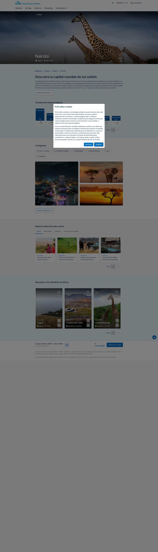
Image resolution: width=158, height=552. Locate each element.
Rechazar (88, 144)
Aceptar (99, 144)
